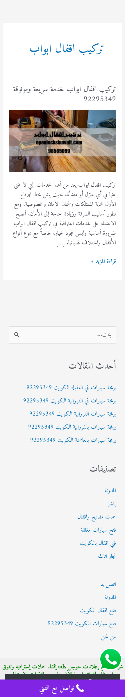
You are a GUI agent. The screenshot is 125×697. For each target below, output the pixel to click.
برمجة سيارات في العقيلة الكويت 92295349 (71, 388)
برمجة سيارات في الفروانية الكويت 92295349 (69, 401)
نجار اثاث (107, 556)
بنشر (112, 504)
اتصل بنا (108, 584)
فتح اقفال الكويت (98, 611)
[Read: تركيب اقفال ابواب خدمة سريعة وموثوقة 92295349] (62, 141)
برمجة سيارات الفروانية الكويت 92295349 (72, 414)
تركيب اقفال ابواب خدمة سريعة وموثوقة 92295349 (64, 94)
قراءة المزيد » (103, 261)
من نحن (108, 637)
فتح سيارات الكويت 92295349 (82, 624)
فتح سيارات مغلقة (98, 530)
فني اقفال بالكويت (98, 543)
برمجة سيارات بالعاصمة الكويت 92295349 (73, 440)
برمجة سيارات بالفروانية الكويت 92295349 (72, 427)
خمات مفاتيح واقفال (96, 517)
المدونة (110, 491)
